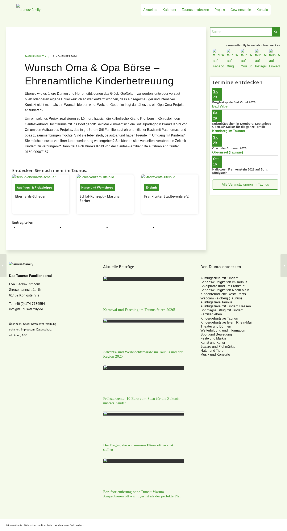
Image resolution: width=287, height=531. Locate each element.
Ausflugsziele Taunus (216, 302)
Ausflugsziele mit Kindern (219, 278)
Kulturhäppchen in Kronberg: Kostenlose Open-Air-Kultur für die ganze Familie (241, 125)
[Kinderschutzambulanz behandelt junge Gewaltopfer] (3, 265)
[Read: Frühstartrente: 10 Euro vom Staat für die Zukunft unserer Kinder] (143, 368)
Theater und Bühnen (215, 326)
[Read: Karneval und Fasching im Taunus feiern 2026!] (143, 279)
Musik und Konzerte (215, 354)
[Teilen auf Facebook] (22, 227)
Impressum (28, 329)
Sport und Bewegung (216, 334)
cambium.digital (44, 525)
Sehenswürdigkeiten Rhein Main (224, 290)
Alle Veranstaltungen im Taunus (245, 184)
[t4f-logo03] (48, 10)
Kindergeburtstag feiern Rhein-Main (227, 322)
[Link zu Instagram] (272, 524)
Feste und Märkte (213, 338)
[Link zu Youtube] (265, 524)
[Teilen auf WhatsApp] (115, 227)
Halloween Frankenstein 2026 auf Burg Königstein (239, 170)
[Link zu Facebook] (253, 524)
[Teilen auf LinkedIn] (161, 227)
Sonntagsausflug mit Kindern (222, 310)
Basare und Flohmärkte (217, 346)
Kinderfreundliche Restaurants (223, 294)
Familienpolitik (35, 56)
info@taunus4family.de (26, 309)
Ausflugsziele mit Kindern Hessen (225, 306)
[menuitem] (150, 10)
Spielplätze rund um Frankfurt (222, 286)
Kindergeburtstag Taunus (219, 318)
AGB (25, 335)
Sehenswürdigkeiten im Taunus (223, 282)
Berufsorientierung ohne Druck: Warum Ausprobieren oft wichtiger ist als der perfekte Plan (142, 494)
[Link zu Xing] (259, 524)
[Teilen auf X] (68, 227)
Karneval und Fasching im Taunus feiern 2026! (139, 310)
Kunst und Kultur (212, 342)
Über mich (15, 323)
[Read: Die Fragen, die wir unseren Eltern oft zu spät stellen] (143, 414)
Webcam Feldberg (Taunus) (221, 298)
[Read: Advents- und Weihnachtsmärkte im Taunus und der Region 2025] (143, 321)
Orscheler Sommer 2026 (229, 148)
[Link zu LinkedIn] (278, 524)
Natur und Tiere (212, 350)
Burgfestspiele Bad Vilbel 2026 (233, 102)
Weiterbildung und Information (222, 330)
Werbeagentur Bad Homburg (69, 525)
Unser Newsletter (33, 323)
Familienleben (211, 314)
